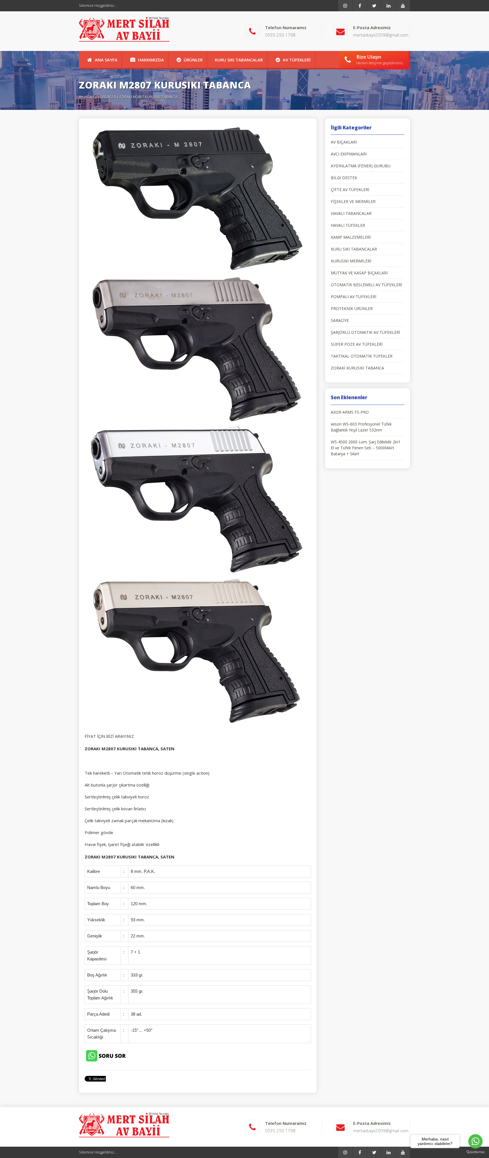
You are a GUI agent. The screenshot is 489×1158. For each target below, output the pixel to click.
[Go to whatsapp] (475, 1141)
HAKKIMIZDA (151, 60)
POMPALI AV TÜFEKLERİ (353, 296)
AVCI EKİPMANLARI (349, 154)
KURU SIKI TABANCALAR (239, 60)
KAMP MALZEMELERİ (351, 237)
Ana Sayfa (88, 96)
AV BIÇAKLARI (344, 142)
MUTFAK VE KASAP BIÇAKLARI (359, 272)
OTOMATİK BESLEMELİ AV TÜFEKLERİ (366, 284)
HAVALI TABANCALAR (351, 213)
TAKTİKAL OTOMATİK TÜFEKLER (362, 356)
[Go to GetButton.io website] (475, 1152)
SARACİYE (340, 320)
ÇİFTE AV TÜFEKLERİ (350, 189)
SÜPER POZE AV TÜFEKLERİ (357, 344)
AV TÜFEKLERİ (297, 60)
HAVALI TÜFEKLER (348, 225)
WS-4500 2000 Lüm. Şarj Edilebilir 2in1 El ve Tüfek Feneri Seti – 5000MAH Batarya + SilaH (365, 447)
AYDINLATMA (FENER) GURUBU (361, 165)
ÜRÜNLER (193, 60)
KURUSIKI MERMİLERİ (351, 261)
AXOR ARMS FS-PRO (350, 412)
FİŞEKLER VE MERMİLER (353, 201)
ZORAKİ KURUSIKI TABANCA (357, 368)
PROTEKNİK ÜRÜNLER (352, 308)
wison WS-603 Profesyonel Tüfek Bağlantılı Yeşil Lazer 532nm (361, 427)
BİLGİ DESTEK (344, 177)
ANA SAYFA (106, 60)
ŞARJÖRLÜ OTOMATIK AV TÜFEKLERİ (365, 332)
